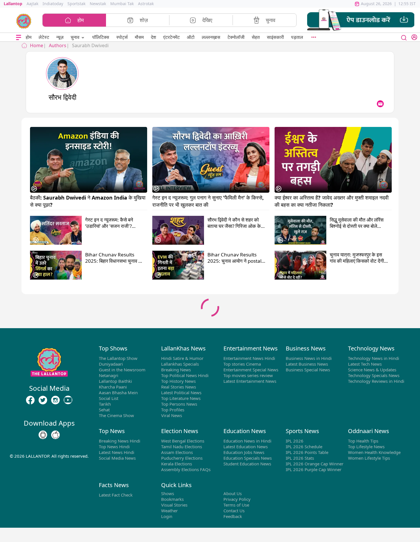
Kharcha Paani (113, 387)
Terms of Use (236, 505)
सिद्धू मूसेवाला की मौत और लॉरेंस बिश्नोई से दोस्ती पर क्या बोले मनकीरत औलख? (356, 223)
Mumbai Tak (122, 3)
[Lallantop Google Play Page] (43, 435)
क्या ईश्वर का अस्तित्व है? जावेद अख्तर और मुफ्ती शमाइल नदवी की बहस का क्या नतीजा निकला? (332, 201)
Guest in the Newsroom (122, 369)
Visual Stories (174, 505)
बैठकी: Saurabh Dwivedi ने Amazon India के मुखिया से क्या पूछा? (88, 201)
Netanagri (108, 375)
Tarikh (105, 404)
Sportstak (76, 3)
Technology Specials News (373, 375)
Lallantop (13, 3)
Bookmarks (172, 499)
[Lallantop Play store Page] (55, 435)
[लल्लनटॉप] (23, 20)
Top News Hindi (114, 446)
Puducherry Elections (182, 458)
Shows (167, 493)
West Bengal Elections (182, 441)
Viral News (171, 415)
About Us (232, 493)
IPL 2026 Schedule (304, 446)
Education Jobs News (243, 452)
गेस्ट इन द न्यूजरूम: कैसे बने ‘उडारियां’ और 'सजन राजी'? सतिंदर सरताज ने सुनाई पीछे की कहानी (112, 223)
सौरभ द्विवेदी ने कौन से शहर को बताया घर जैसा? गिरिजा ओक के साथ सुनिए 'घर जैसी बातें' (234, 223)
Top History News (178, 381)
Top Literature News (181, 398)
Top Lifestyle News (366, 446)
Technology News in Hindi (373, 358)
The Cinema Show (116, 415)
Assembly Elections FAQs (186, 469)
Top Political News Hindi (185, 375)
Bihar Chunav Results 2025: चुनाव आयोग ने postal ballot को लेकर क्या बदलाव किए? (236, 258)
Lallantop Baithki (115, 381)
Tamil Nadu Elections (181, 446)
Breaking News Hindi (119, 441)
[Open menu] (18, 37)
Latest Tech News (365, 364)
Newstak (98, 3)
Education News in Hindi (247, 441)
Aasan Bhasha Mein (118, 392)
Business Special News (308, 369)
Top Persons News (179, 404)
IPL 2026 (294, 441)
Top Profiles (172, 410)
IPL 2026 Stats (300, 458)
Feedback (232, 516)
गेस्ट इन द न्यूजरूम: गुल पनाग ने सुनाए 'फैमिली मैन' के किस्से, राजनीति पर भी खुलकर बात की (208, 201)
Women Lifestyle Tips (369, 458)
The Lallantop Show (118, 358)
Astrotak (146, 3)
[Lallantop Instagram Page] (55, 400)
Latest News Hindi (116, 452)
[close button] (404, 37)
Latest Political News (181, 392)
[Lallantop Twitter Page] (43, 400)
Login (166, 516)
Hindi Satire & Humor (182, 358)
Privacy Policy (237, 499)
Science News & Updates (372, 369)
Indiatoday (53, 3)
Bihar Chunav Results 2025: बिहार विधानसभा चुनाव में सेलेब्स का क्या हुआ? (113, 258)
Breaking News (176, 369)
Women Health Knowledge (374, 452)
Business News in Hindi (309, 358)
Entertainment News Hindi (249, 358)
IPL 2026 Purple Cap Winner (313, 469)
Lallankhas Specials (180, 364)
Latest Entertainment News (249, 381)
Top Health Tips (363, 441)
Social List (108, 398)
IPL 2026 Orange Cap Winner (314, 464)
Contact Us (234, 510)
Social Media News (117, 458)
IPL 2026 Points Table (307, 452)
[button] (360, 20)
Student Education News (247, 464)
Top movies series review (248, 375)
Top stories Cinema (242, 364)
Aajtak (32, 3)
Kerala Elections (176, 464)
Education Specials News (247, 458)
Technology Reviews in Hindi (376, 381)
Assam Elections (177, 452)
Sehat (104, 410)
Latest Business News (307, 364)
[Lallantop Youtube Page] (68, 400)
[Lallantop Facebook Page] (30, 400)
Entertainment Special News (250, 369)
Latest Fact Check (116, 495)
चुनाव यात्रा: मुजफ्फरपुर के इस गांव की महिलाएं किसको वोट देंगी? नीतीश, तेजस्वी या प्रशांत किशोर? (358, 258)
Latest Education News (245, 446)
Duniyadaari (111, 364)
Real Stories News (178, 387)
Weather (169, 510)
